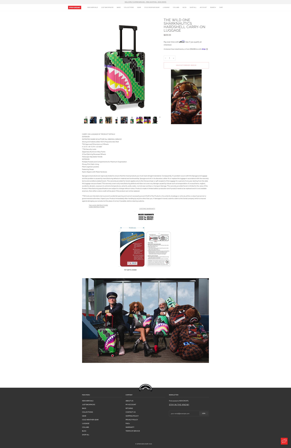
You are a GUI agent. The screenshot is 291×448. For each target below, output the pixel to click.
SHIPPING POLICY (132, 416)
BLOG (84, 431)
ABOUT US (129, 401)
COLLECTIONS (87, 412)
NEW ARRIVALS (87, 401)
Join (203, 413)
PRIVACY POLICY (132, 420)
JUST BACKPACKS (88, 404)
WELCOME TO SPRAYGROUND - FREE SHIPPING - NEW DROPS (145, 2)
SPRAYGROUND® (142, 444)
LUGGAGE (85, 423)
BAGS (84, 408)
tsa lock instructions (98, 205)
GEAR (84, 416)
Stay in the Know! (179, 405)
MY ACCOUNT (131, 404)
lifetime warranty (147, 208)
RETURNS (129, 408)
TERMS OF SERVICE (133, 431)
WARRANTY (130, 427)
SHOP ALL (85, 435)
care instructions (96, 207)
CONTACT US (130, 412)
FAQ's (128, 423)
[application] (284, 441)
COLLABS (85, 427)
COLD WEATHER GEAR (90, 420)
